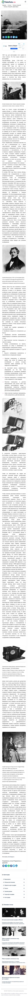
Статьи (9, 5)
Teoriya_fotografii (17, 5)
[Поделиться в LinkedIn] (16, 37)
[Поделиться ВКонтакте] (3, 37)
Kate (21, 25)
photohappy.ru (11, 856)
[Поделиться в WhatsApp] (8, 37)
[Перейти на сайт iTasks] (14, 46)
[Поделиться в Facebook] (11, 37)
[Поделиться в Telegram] (6, 37)
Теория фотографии (7, 25)
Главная (4, 5)
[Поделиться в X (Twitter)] (14, 37)
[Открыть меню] (25, 2)
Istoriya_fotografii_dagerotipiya (11, 6)
